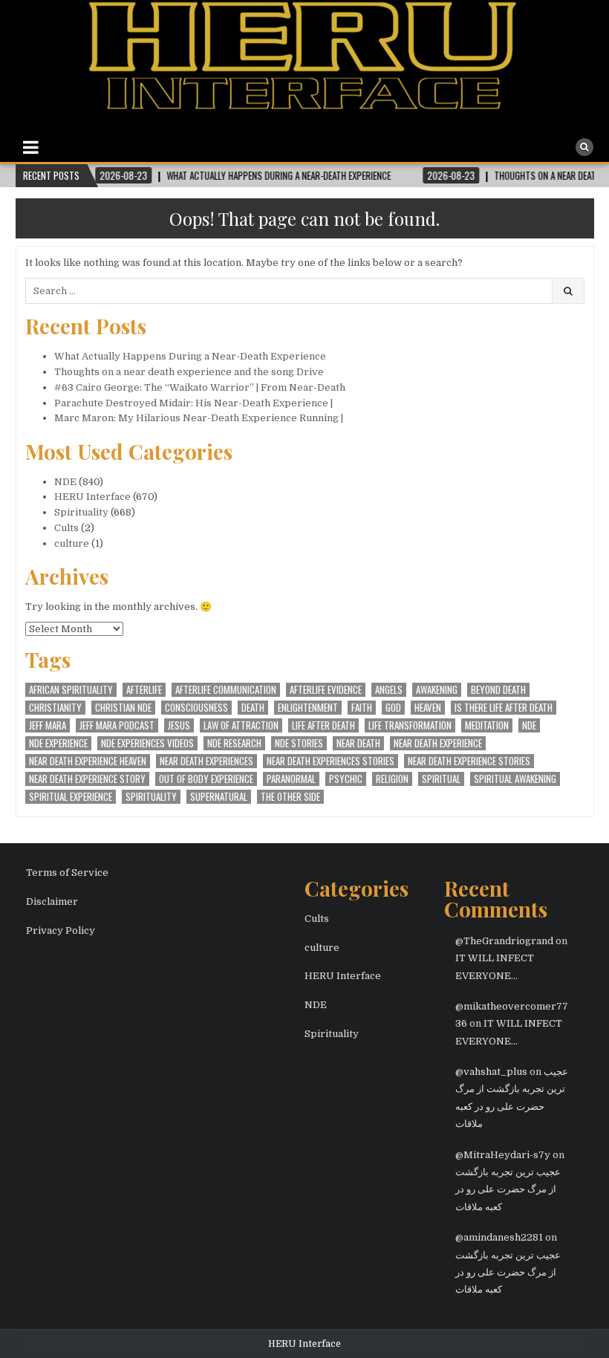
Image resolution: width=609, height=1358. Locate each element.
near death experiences (206, 761)
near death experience (438, 743)
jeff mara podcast (116, 725)
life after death (323, 725)
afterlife (144, 690)
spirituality (151, 797)
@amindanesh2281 (499, 1237)
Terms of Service (67, 872)
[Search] (584, 147)
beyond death (498, 690)
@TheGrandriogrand (504, 940)
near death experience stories (469, 761)
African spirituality (71, 690)
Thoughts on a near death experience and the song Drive (189, 371)
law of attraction (241, 725)
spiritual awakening (515, 779)
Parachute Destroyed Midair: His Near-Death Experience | (193, 403)
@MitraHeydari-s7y (502, 1154)
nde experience (58, 743)
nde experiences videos (147, 743)
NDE (65, 481)
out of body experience (206, 779)
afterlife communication (225, 690)
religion (392, 779)
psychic (345, 779)
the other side (290, 797)
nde (529, 725)
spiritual (441, 779)
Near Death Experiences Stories (330, 761)
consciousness (196, 708)
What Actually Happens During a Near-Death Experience (190, 356)
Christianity (55, 708)
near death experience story (87, 779)
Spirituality (81, 512)
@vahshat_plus (491, 1071)
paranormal (291, 779)
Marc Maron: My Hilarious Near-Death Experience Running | (198, 417)
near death (358, 743)
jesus (179, 725)
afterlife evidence (326, 690)
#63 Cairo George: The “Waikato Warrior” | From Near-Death (199, 387)
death (252, 708)
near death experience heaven (87, 761)
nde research (234, 743)
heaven (427, 708)
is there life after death (504, 708)
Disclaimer (52, 901)
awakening (436, 690)
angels (389, 690)
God (393, 708)
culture (71, 543)
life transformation (410, 725)
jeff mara (47, 725)
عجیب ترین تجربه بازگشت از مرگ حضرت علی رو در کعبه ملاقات (508, 1189)
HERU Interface (92, 496)
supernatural (218, 797)
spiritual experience (70, 797)
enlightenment (308, 708)
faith (361, 708)
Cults (66, 527)
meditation (487, 725)
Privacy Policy (60, 930)
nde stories (299, 743)
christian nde (123, 708)
